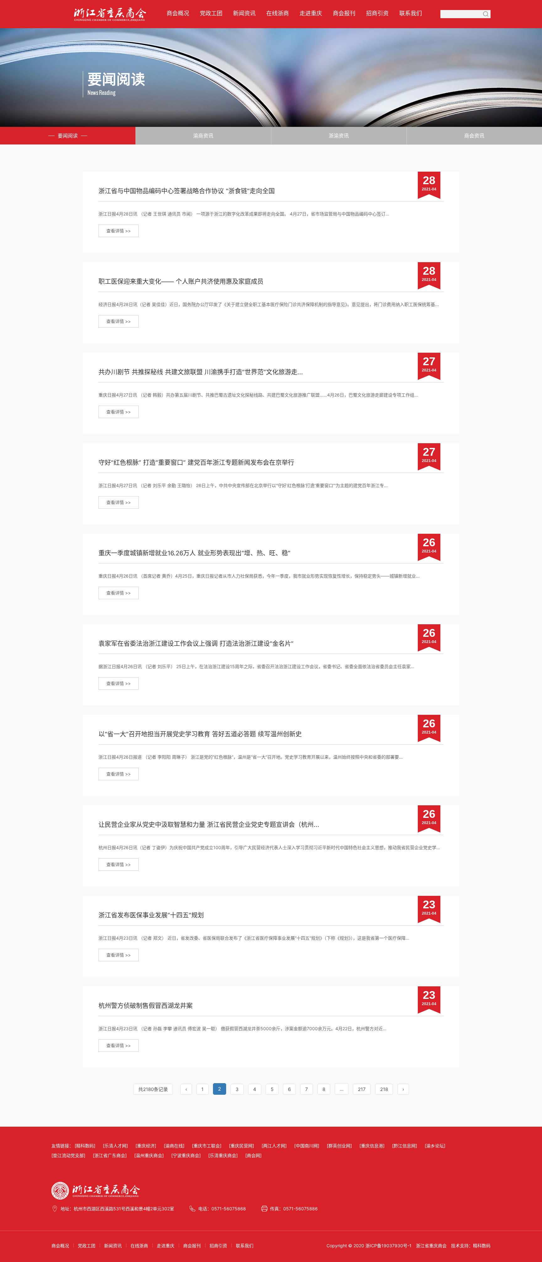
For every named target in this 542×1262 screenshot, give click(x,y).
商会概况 (178, 13)
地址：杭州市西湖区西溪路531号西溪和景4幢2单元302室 (117, 1208)
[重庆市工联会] (206, 1145)
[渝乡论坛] (435, 1145)
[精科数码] (85, 1145)
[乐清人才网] (115, 1145)
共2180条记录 (153, 1089)
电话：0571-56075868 (222, 1208)
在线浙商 (277, 13)
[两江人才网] (274, 1145)
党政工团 (211, 13)
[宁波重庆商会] (186, 1155)
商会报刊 (344, 13)
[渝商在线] (174, 1145)
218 (384, 1089)
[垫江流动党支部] (68, 1155)
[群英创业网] (339, 1145)
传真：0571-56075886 (294, 1208)
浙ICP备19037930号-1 (388, 1245)
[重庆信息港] (372, 1145)
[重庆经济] (146, 1145)
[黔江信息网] (404, 1145)
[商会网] (253, 1155)
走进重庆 (311, 13)
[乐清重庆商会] (223, 1155)
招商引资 (377, 13)
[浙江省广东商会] (110, 1155)
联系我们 (410, 13)
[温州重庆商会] (149, 1155)
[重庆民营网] (241, 1145)
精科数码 (482, 1245)
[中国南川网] (306, 1145)
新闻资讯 (244, 13)
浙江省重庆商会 (431, 1245)
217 (362, 1089)
